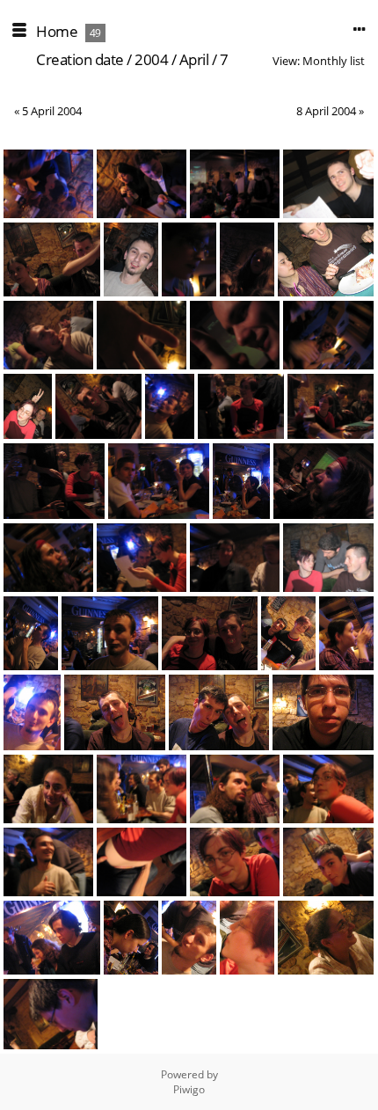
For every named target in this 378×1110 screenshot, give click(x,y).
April (194, 59)
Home (56, 31)
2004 (151, 59)
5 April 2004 (52, 111)
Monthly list (333, 61)
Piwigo (189, 1089)
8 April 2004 (326, 111)
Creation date (80, 59)
